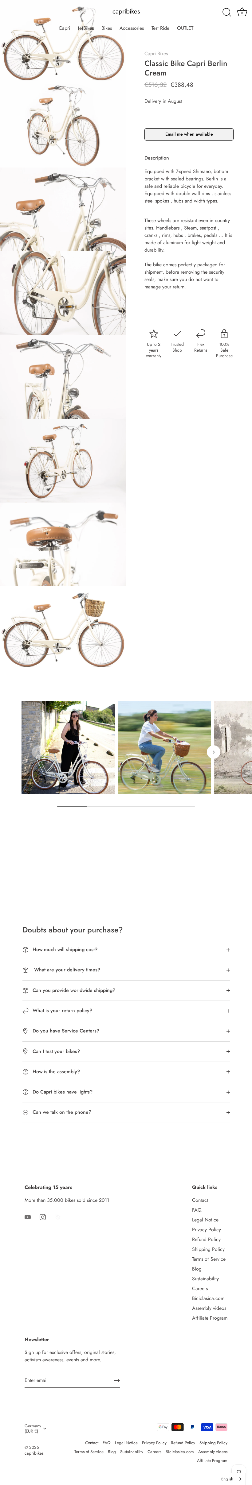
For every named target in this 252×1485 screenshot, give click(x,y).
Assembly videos (209, 1308)
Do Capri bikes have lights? (62, 1091)
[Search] (227, 12)
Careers (200, 1288)
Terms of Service (209, 1259)
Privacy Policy (206, 1229)
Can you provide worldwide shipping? (73, 990)
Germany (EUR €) (33, 1428)
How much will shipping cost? (64, 949)
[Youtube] (28, 1216)
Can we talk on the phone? (61, 1112)
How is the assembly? (55, 1071)
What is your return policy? (61, 1010)
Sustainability (205, 1278)
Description (156, 157)
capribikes (126, 11)
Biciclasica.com (208, 1298)
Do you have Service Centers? (65, 1030)
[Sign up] (117, 1380)
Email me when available (189, 134)
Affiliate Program (209, 1317)
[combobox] (232, 1479)
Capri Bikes (156, 53)
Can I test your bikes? (55, 1051)
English (227, 1479)
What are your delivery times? (65, 969)
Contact (200, 1200)
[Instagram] (43, 1216)
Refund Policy (206, 1239)
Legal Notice (205, 1219)
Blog (197, 1268)
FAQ (197, 1209)
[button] (38, 752)
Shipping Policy (208, 1249)
